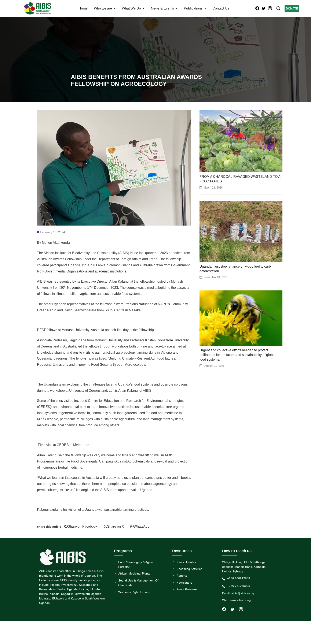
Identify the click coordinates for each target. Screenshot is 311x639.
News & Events (162, 8)
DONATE (292, 8)
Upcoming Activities (189, 569)
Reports (181, 575)
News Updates (186, 562)
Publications (193, 8)
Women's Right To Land (134, 592)
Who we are (103, 8)
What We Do (131, 8)
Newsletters (184, 582)
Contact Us (220, 8)
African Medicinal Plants (134, 573)
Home (83, 8)
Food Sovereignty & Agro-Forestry (135, 564)
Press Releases (186, 589)
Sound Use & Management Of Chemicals (138, 583)
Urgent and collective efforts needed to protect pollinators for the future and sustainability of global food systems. (237, 354)
